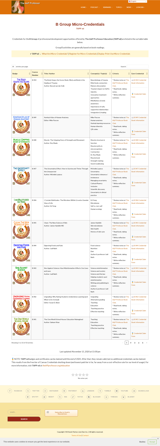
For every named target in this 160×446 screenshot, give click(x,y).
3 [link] (134, 343)
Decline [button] (142, 442)
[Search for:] (24, 413)
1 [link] (126, 343)
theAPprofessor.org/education (56, 365)
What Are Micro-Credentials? (55, 54)
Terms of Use (76, 435)
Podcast (94, 7)
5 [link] (142, 343)
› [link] (146, 343)
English (133, 1)
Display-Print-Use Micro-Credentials (114, 54)
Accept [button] (152, 442)
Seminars (107, 7)
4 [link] (138, 343)
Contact (86, 435)
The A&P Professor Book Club (120, 83)
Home (83, 7)
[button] (29, 73)
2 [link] (130, 343)
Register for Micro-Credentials (83, 54)
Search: (123, 67)
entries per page (22, 67)
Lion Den (139, 7)
